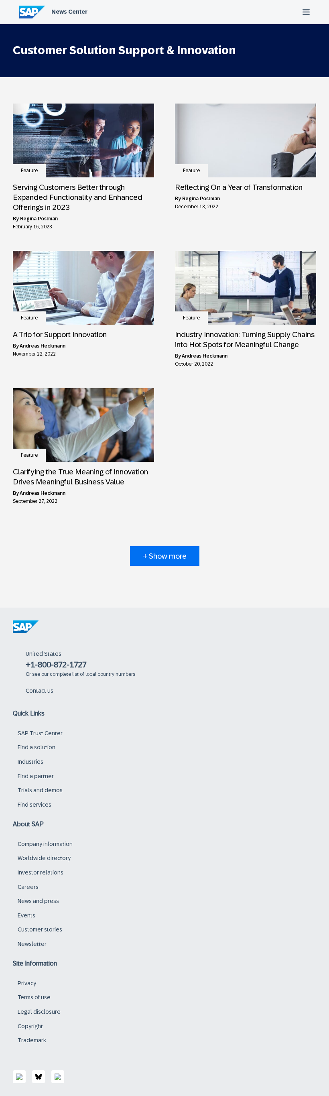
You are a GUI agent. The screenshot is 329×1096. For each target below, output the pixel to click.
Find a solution (36, 747)
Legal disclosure (39, 1012)
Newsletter (32, 944)
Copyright (30, 1026)
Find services (34, 804)
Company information (45, 844)
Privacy (27, 983)
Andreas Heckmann (42, 346)
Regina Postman (39, 219)
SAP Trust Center (40, 733)
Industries (30, 761)
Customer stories (40, 929)
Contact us (39, 690)
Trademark (32, 1040)
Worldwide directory (44, 858)
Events (26, 915)
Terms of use (34, 997)
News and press (38, 901)
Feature (29, 170)
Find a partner (36, 776)
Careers (28, 887)
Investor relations (40, 872)
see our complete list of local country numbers (83, 674)
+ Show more (165, 556)
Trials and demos (40, 790)
